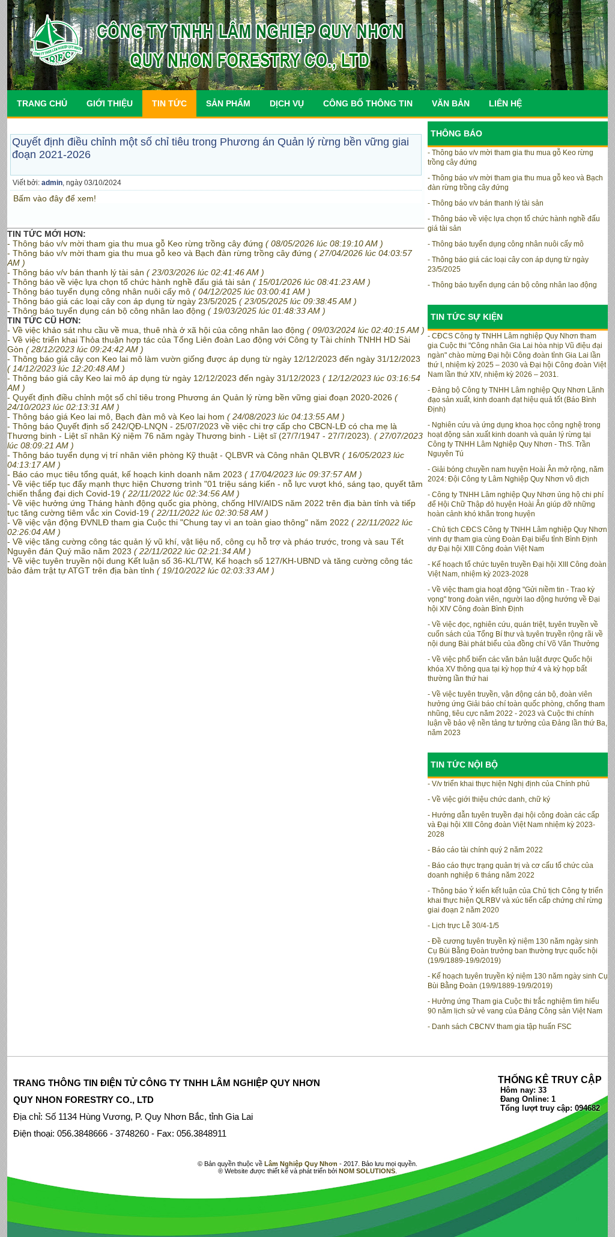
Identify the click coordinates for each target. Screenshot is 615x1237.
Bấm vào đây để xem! (54, 198)
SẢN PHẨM (228, 103)
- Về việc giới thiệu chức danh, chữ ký (489, 799)
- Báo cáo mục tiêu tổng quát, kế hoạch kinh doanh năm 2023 (184, 474)
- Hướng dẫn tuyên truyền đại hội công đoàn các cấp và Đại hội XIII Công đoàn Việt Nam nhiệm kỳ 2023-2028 (513, 824)
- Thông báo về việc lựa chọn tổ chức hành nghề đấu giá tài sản (189, 282)
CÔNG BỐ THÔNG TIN (368, 103)
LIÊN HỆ (505, 103)
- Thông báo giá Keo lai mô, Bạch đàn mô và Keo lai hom (176, 416)
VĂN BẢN (451, 103)
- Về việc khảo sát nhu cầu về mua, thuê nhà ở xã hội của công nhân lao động (216, 330)
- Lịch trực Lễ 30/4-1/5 (463, 925)
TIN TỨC (169, 103)
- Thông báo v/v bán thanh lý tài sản (135, 272)
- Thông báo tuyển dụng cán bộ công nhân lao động (166, 311)
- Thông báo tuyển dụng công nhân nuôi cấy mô (159, 291)
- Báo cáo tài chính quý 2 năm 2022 (485, 850)
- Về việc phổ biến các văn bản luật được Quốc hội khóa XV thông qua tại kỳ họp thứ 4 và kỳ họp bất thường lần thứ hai (510, 669)
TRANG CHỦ (42, 103)
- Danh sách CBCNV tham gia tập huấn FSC (500, 1026)
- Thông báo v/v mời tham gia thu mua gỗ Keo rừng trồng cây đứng (195, 243)
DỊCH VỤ (287, 103)
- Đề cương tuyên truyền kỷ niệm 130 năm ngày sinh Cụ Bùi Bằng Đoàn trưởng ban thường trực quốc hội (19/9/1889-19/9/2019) (513, 951)
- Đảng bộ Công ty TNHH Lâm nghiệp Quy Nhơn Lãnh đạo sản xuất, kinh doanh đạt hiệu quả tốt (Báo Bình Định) (516, 400)
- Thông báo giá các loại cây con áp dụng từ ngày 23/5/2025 (182, 301)
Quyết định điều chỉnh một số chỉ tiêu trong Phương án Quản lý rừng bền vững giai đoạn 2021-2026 (210, 148)
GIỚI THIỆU (109, 103)
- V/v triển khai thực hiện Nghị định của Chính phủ (509, 784)
